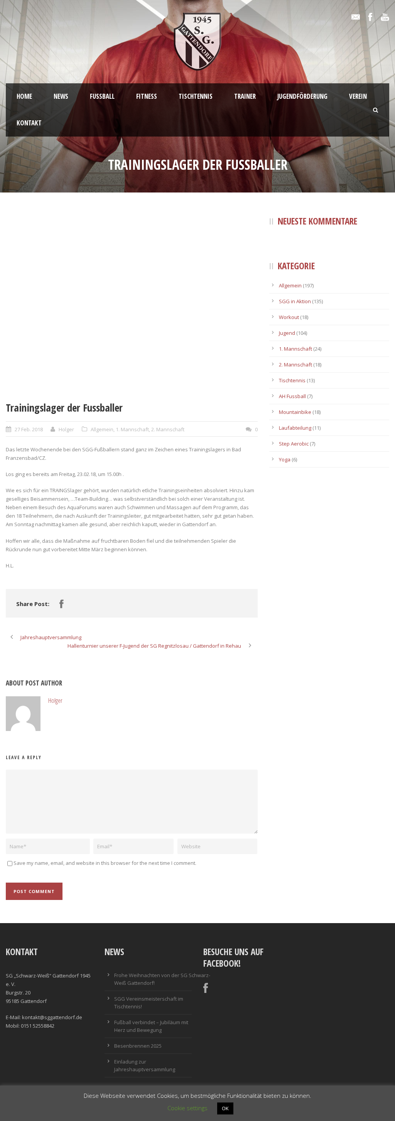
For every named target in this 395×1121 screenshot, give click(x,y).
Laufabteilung (295, 427)
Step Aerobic (294, 443)
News (61, 96)
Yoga (284, 459)
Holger (66, 429)
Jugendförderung (302, 96)
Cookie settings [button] (187, 1108)
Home (24, 96)
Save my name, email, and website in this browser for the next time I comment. (105, 862)
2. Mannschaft (167, 429)
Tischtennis (196, 96)
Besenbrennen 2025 (138, 1045)
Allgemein (102, 429)
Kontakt (29, 122)
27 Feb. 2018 (29, 429)
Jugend (287, 332)
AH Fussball (292, 396)
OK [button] (225, 1108)
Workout (289, 317)
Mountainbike (295, 412)
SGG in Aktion (295, 301)
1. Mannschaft (132, 429)
